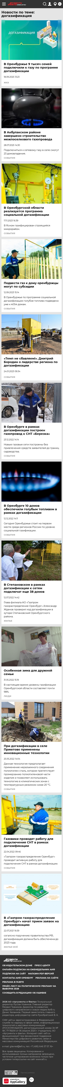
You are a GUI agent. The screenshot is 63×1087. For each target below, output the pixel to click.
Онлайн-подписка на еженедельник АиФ (28, 969)
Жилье (8, 621)
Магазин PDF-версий (41, 973)
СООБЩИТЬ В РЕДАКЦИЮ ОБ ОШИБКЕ (24, 992)
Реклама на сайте (46, 978)
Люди (7, 696)
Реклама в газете (13, 982)
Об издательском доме (17, 965)
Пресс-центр (42, 965)
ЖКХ (6, 83)
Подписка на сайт (14, 973)
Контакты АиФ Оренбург (17, 978)
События (9, 158)
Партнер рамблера (28, 1073)
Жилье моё (11, 947)
